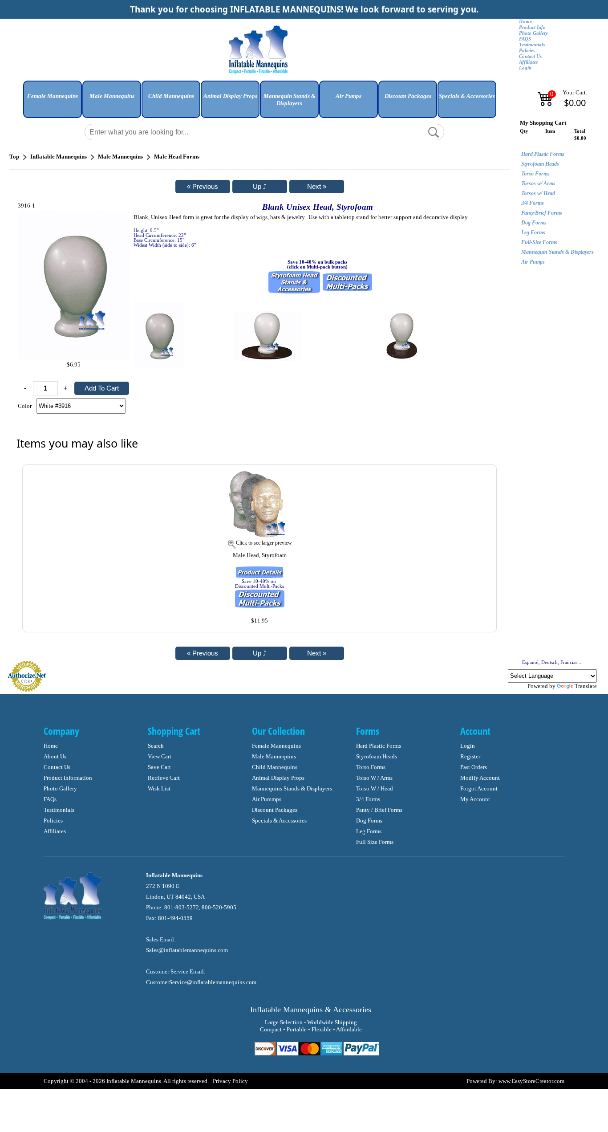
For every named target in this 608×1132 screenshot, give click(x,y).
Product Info (532, 27)
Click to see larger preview (264, 543)
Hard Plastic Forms (542, 154)
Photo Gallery (533, 33)
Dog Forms (534, 223)
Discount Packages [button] (408, 96)
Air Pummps (266, 799)
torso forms (370, 767)
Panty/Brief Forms (541, 213)
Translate (586, 686)
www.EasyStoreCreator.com (531, 1081)
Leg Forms (533, 232)
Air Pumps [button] (348, 96)
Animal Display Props (278, 777)
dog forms (369, 820)
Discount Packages (274, 809)
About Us (55, 756)
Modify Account (480, 777)
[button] (52, 102)
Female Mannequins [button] (52, 96)
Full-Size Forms (539, 242)
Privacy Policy (230, 1081)
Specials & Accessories (279, 820)
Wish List (159, 788)
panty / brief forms (379, 809)
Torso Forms (535, 174)
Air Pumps (533, 262)
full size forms (374, 842)
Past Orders (473, 767)
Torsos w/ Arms (538, 183)
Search (156, 745)
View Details (470, 476)
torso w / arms (374, 777)
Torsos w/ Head (538, 193)
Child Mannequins (274, 767)
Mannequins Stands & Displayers (292, 788)
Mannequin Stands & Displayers (557, 252)
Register (470, 756)
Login (525, 67)
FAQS (525, 39)
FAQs (50, 799)
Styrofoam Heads (540, 164)
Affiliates (528, 62)
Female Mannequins (276, 745)
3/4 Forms (532, 203)
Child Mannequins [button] (171, 96)
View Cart (159, 756)
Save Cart (159, 767)
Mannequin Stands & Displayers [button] (289, 99)
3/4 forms (368, 799)
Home (525, 21)
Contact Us (530, 56)
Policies (527, 50)
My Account (475, 799)
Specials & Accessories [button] (467, 96)
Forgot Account (479, 788)
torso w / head (374, 788)
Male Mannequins (274, 756)
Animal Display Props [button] (230, 96)
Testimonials (532, 44)
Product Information (68, 777)
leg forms (368, 831)
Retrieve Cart (164, 777)
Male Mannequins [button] (111, 96)
